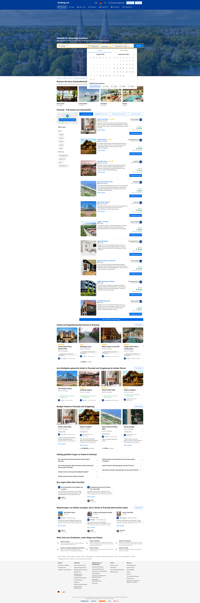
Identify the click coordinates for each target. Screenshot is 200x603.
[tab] (100, 50)
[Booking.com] (63, 3)
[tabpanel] (112, 70)
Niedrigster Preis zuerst (101, 114)
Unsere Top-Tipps (86, 114)
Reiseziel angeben (65, 45)
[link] (67, 134)
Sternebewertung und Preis (119, 114)
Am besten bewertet (136, 114)
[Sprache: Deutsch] (100, 3)
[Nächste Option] (143, 96)
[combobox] (71, 46)
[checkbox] (109, 60)
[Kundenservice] (105, 3)
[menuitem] (62, 7)
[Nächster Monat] (134, 54)
